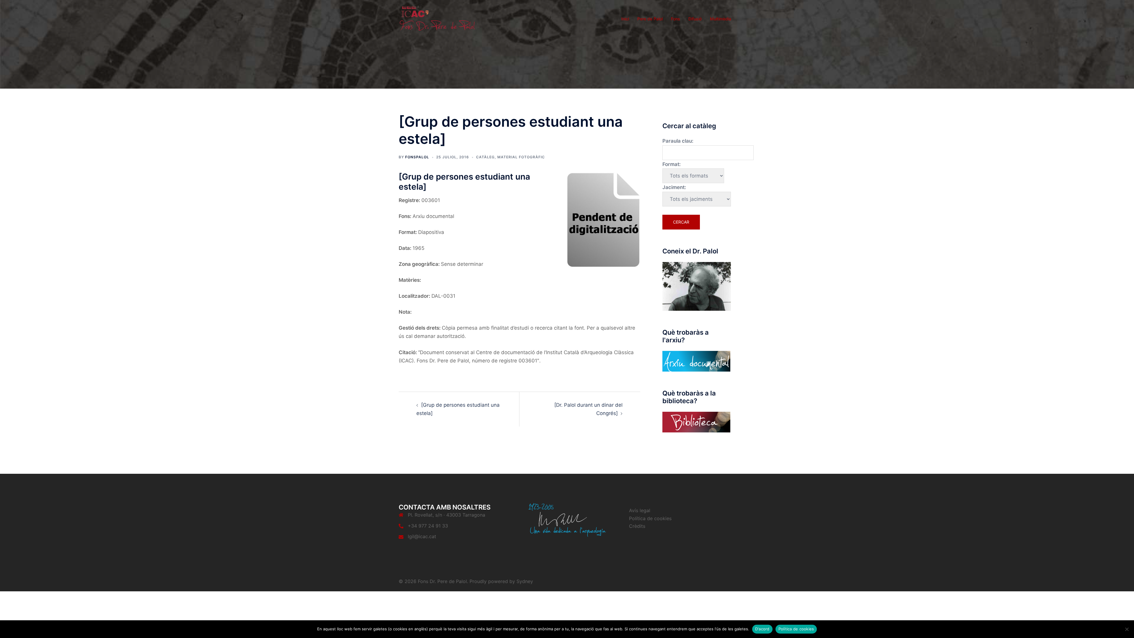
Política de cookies (650, 518)
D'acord (762, 628)
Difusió (695, 18)
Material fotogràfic (521, 157)
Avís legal (639, 510)
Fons (675, 18)
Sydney (525, 581)
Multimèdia (720, 18)
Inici (625, 18)
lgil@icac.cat (422, 536)
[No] (1127, 629)
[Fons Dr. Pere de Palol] (437, 18)
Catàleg (485, 157)
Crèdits (637, 526)
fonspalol (417, 157)
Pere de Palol (650, 18)
